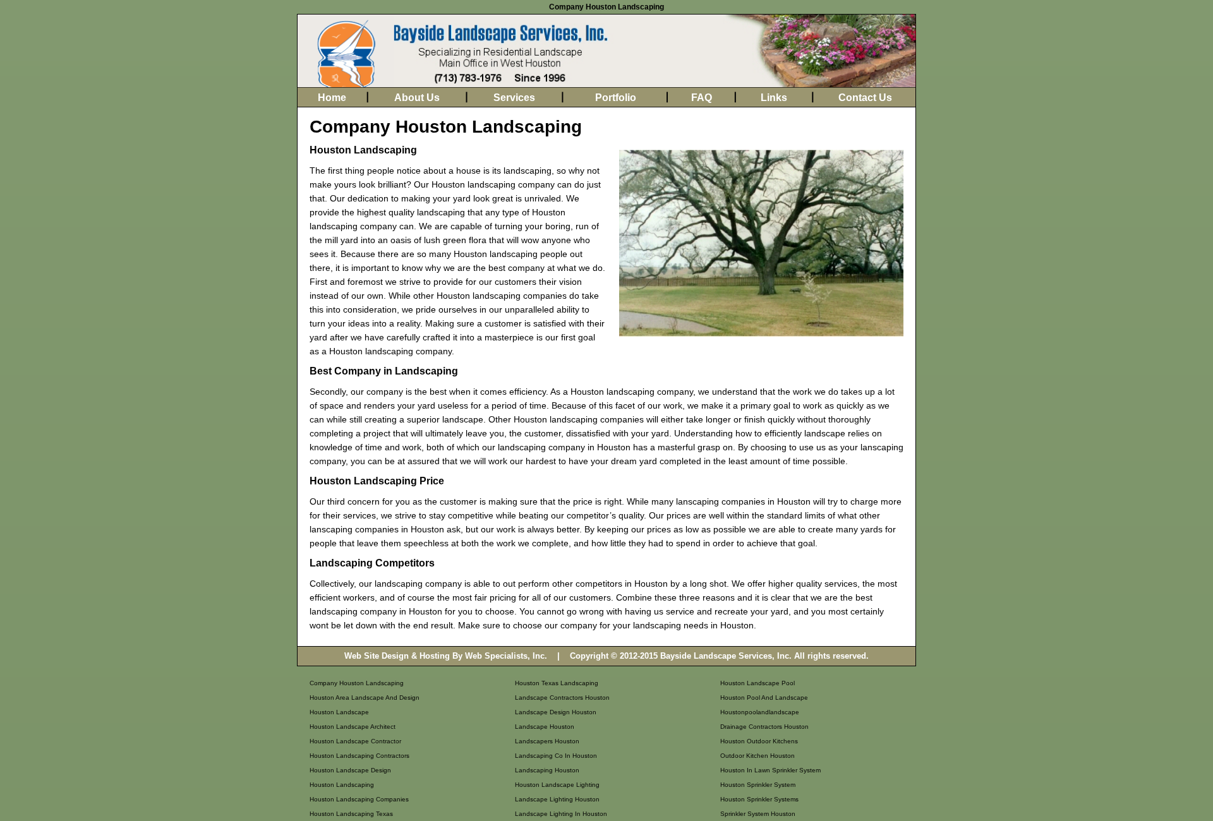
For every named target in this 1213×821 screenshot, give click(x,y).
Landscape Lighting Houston (557, 799)
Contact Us (865, 97)
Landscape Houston (544, 726)
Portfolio (615, 97)
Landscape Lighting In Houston (561, 813)
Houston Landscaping (342, 784)
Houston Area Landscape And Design (364, 697)
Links (774, 97)
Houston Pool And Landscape (764, 697)
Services (514, 97)
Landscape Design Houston (555, 712)
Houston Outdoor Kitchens (759, 741)
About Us (417, 97)
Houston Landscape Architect (352, 726)
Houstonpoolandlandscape (759, 712)
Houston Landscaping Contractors (359, 755)
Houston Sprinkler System (757, 784)
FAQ (701, 97)
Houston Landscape (339, 712)
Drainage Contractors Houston (764, 726)
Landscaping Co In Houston (556, 755)
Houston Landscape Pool (757, 683)
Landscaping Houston (547, 770)
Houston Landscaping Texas (351, 813)
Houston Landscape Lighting (557, 784)
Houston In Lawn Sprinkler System (770, 770)
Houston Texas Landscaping (556, 683)
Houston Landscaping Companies (359, 799)
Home (332, 97)
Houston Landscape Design (350, 770)
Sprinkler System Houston (757, 813)
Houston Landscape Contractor (355, 741)
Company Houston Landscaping (357, 683)
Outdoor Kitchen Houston (757, 755)
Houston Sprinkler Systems (759, 799)
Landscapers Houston (547, 741)
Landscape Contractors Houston (562, 697)
